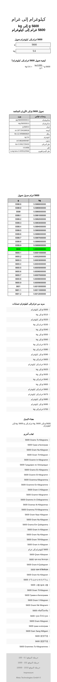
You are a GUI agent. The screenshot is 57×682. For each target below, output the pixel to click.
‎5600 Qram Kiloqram (39, 554)
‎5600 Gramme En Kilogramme (34, 485)
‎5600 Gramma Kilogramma (36, 480)
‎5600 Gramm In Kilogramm (36, 460)
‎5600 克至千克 (41, 641)
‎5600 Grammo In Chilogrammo (34, 500)
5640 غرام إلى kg (40, 379)
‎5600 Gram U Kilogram (38, 490)
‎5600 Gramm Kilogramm (37, 495)
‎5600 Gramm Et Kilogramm (36, 475)
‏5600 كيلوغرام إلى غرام (38, 549)
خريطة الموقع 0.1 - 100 (28, 658)
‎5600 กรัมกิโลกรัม (40, 610)
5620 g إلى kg (42, 369)
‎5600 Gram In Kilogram (38, 544)
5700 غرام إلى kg (40, 409)
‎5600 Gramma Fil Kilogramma (35, 510)
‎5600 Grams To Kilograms (36, 440)
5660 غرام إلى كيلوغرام (38, 389)
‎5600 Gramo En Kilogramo (36, 470)
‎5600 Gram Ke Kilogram (37, 575)
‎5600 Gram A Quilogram (37, 564)
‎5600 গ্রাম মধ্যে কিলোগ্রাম (38, 559)
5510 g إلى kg (42, 314)
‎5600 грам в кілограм (38, 626)
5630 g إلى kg (42, 374)
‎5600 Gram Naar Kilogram (36, 515)
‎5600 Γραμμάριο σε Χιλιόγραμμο (34, 465)
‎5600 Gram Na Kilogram (37, 450)
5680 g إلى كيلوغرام (39, 399)
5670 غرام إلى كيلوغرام (38, 394)
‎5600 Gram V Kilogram (38, 600)
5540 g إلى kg (42, 329)
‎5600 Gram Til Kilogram (37, 455)
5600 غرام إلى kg (40, 359)
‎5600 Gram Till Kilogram (37, 539)
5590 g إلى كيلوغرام (39, 354)
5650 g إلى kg (42, 384)
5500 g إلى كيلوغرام (39, 309)
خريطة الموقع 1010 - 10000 (28, 667)
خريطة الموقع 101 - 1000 (28, 663)
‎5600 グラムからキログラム (36, 580)
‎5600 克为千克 (41, 636)
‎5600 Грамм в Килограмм (36, 595)
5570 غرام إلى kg (40, 344)
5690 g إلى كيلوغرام (39, 404)
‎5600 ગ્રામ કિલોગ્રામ (39, 616)
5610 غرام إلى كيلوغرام (38, 364)
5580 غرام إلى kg (40, 349)
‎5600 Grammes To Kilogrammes (34, 646)
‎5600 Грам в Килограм (38, 445)
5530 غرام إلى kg (40, 324)
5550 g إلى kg (42, 334)
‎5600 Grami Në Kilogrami (37, 605)
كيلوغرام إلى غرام (29, 19)
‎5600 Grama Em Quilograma (35, 524)
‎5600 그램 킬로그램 (39, 585)
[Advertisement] (28, 7)
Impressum (28, 672)
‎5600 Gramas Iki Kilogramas (35, 505)
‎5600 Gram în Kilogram (38, 529)
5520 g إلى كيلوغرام (39, 319)
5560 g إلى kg (42, 339)
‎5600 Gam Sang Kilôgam (37, 631)
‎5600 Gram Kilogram (39, 621)
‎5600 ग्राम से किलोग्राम (39, 569)
